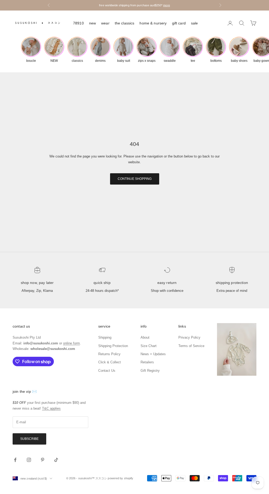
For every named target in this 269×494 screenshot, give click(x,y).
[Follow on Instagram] (29, 459)
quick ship (102, 283)
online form (71, 343)
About (145, 337)
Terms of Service (191, 346)
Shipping (104, 337)
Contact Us (106, 371)
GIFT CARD (179, 23)
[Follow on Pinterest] (42, 459)
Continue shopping (135, 179)
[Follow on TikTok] (56, 459)
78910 (78, 23)
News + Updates (153, 354)
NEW (92, 23)
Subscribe (29, 439)
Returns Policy (109, 354)
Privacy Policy (189, 337)
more (166, 5)
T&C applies (51, 408)
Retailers (147, 362)
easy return (167, 283)
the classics (124, 23)
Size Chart (149, 346)
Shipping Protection (232, 283)
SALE (194, 23)
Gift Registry (150, 371)
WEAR (105, 23)
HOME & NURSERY (153, 23)
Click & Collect (109, 362)
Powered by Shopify (120, 478)
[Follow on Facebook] (15, 459)
